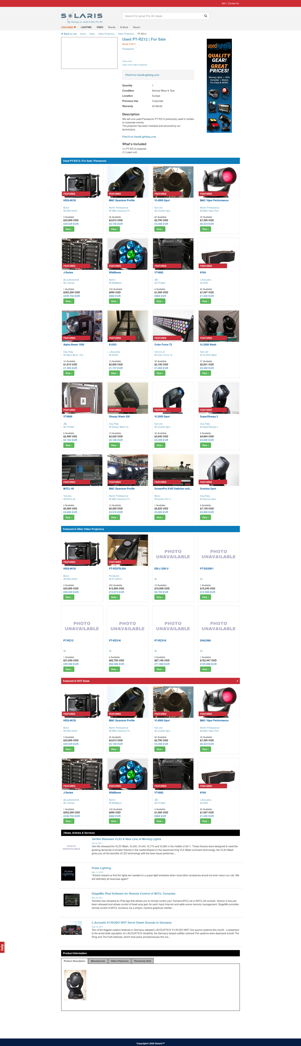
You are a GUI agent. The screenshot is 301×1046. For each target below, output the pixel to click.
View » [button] (68, 229)
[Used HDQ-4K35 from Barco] (82, 186)
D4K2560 (205, 640)
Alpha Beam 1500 (73, 344)
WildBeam (115, 272)
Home (83, 33)
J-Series (68, 272)
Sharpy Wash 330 (119, 416)
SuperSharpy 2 (209, 416)
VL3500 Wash (208, 344)
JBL (156, 279)
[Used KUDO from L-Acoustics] (128, 331)
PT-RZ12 (68, 640)
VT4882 (158, 272)
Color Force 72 (163, 344)
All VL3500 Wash (208, 354)
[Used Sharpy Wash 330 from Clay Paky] (128, 402)
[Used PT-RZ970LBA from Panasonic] (128, 555)
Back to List (70, 33)
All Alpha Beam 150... (74, 354)
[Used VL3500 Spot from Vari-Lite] (173, 402)
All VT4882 (159, 282)
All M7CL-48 (69, 499)
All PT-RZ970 (115, 578)
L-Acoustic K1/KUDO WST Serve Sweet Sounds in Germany (132, 922)
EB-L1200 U (161, 568)
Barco (66, 207)
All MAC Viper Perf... (210, 210)
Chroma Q (159, 351)
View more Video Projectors (134, 64)
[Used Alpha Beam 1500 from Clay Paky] (82, 331)
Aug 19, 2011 (97, 926)
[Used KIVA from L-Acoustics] (219, 258)
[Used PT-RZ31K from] (128, 626)
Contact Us (233, 3)
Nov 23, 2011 (97, 897)
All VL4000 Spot (162, 210)
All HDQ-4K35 (70, 210)
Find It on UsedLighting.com (142, 75)
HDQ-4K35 (69, 200)
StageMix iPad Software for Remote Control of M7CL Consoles (133, 893)
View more (127, 61)
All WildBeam (115, 282)
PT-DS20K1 (207, 568)
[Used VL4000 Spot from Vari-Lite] (173, 186)
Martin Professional (118, 207)
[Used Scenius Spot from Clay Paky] (219, 475)
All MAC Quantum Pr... (120, 210)
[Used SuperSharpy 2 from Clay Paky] (219, 402)
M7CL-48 (68, 488)
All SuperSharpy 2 (209, 426)
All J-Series (68, 282)
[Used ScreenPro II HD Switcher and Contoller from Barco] (173, 475)
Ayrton (112, 279)
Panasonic (128, 49)
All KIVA (204, 282)
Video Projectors (106, 33)
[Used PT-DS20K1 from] (219, 555)
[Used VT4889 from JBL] (82, 402)
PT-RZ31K (115, 640)
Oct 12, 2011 (97, 843)
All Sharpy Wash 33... (119, 426)
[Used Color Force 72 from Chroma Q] (173, 331)
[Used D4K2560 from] (219, 626)
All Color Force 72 (163, 354)
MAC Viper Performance (214, 200)
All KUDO (113, 354)
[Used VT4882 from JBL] (173, 258)
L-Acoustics (205, 279)
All (155, 578)
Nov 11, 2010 (97, 872)
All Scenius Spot (208, 499)
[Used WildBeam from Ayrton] (128, 258)
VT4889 (67, 416)
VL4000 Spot (162, 200)
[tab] (74, 961)
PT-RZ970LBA (117, 568)
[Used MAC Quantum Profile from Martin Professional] (128, 186)
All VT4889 (68, 426)
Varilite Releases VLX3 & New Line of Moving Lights (126, 839)
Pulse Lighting (101, 868)
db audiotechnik (71, 279)
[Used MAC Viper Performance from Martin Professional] (219, 186)
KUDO (112, 344)
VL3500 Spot (162, 416)
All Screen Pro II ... (163, 499)
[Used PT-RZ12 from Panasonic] (89, 67)
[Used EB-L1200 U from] (173, 555)
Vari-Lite (158, 207)
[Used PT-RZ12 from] (82, 626)
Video (92, 33)
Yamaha (67, 495)
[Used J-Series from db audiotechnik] (82, 258)
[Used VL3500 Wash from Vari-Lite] (219, 331)
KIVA (203, 272)
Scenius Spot (208, 488)
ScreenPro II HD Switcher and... (172, 488)
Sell (223, 3)
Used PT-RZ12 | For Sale (144, 39)
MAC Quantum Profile (122, 200)
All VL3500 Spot (162, 426)
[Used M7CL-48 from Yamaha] (82, 475)
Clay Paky (68, 351)
